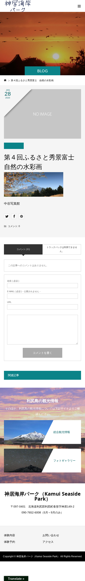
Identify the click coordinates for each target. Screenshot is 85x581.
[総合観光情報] (42, 420)
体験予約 (9, 541)
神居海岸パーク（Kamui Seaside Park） (43, 496)
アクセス (48, 541)
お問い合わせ (50, 535)
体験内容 (9, 535)
